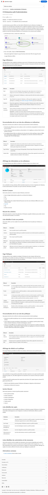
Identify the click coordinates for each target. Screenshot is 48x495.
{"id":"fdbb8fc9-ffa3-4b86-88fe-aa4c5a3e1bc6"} (14, 19)
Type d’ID (6, 204)
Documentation (6, 9)
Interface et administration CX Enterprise (18, 9)
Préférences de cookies (40, 490)
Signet (5, 17)
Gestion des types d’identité (27, 100)
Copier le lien (10, 17)
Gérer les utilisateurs (8, 453)
